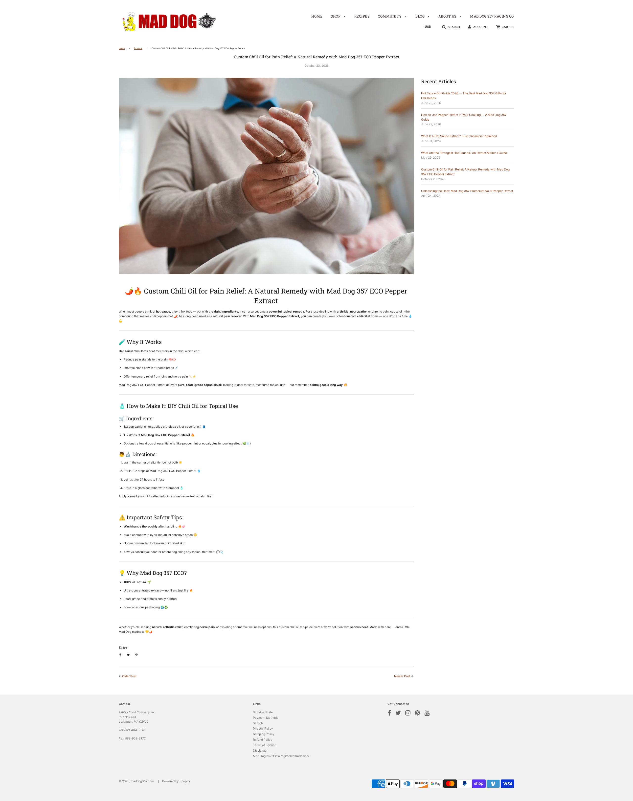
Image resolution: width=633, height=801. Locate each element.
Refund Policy (262, 739)
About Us (447, 16)
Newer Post (402, 676)
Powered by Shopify (176, 781)
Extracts (138, 48)
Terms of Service (264, 745)
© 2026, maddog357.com (136, 781)
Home (316, 16)
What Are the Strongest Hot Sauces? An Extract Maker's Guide (464, 153)
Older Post (129, 676)
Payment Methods (265, 717)
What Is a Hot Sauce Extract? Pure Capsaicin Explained (459, 136)
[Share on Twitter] (128, 654)
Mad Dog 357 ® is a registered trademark (281, 756)
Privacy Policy (263, 728)
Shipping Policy (263, 734)
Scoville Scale (263, 712)
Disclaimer (260, 750)
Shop (336, 16)
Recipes (362, 16)
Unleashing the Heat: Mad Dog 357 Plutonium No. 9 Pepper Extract (467, 191)
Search (258, 723)
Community (390, 16)
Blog (420, 16)
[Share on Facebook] (121, 654)
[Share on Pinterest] (136, 654)
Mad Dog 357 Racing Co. (492, 16)
